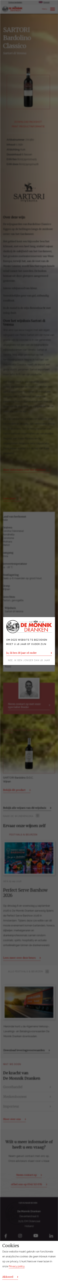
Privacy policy (17, 1266)
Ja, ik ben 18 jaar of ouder (21, 652)
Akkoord (7, 1276)
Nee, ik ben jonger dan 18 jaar (29, 660)
